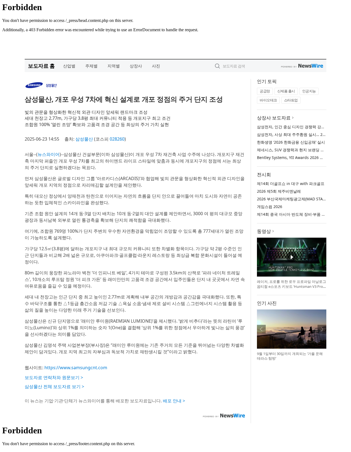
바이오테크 (268, 100)
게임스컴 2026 (269, 206)
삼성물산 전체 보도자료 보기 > (54, 386)
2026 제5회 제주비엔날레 (279, 191)
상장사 (136, 66)
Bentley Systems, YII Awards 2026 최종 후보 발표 (301, 157)
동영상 (264, 231)
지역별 (113, 66)
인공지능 (309, 91)
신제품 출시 (286, 91)
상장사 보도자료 (274, 118)
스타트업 (291, 100)
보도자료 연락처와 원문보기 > (54, 377)
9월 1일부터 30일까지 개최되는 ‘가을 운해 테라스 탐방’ (290, 356)
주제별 (91, 66)
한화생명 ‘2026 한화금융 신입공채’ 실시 (291, 142)
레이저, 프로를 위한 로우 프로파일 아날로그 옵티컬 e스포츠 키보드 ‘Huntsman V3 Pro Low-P (291, 286)
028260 (117, 139)
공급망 (265, 91)
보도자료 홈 (41, 65)
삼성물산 (84, 139)
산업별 (69, 66)
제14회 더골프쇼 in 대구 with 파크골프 (290, 183)
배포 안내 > (174, 401)
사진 (156, 66)
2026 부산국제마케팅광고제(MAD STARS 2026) (297, 198)
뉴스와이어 (49, 154)
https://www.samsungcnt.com (75, 368)
